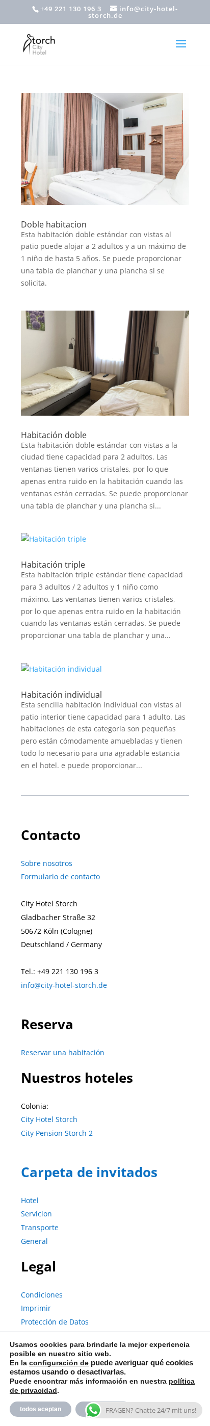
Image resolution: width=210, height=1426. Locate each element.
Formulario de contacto (60, 876)
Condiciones (42, 1295)
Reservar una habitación (62, 1052)
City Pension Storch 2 (57, 1133)
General (34, 1241)
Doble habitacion (54, 224)
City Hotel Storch (49, 1119)
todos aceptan (40, 1409)
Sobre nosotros (46, 863)
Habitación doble (54, 435)
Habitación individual (61, 694)
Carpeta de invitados (89, 1172)
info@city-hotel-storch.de (64, 985)
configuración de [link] (59, 1363)
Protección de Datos (55, 1322)
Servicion (36, 1213)
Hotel (30, 1200)
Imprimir (36, 1308)
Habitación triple (53, 564)
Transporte (40, 1227)
